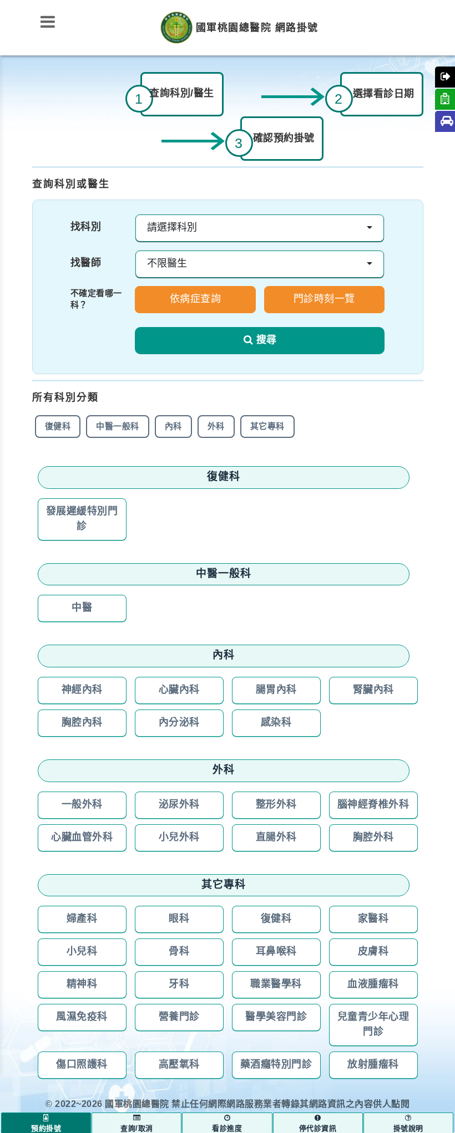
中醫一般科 (117, 426)
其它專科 (267, 426)
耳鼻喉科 (276, 952)
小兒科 (82, 952)
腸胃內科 (276, 690)
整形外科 (276, 805)
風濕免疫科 (82, 1017)
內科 (173, 426)
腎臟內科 (373, 690)
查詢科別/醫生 (181, 94)
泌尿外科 (179, 805)
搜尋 (266, 340)
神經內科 (82, 690)
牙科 (179, 984)
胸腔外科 (373, 838)
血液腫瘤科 (373, 984)
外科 (216, 426)
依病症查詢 (195, 299)
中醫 (82, 608)
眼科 (179, 919)
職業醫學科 (276, 984)
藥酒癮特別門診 (276, 1065)
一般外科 (82, 805)
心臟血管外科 (82, 838)
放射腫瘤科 (373, 1065)
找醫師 (86, 263)
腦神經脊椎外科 (373, 805)
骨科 (179, 952)
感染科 (276, 723)
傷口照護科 (82, 1065)
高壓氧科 (179, 1065)
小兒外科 (179, 838)
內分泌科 (179, 723)
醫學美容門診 (276, 1017)
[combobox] (259, 228)
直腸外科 (276, 838)
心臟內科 (179, 690)
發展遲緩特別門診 (82, 519)
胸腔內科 (82, 723)
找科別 (86, 227)
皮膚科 (373, 952)
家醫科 (373, 919)
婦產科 (82, 919)
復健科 (58, 426)
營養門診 (179, 1017)
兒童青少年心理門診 (373, 1024)
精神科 (82, 984)
